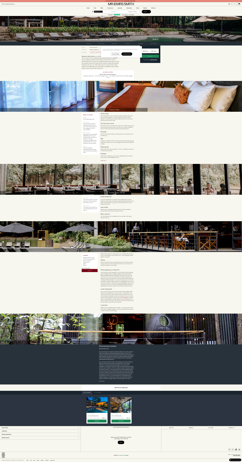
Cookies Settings (115, 54)
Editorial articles (5, 437)
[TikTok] (239, 449)
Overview (88, 43)
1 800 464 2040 (153, 59)
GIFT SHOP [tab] (211, 427)
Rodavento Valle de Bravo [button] (95, 11)
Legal (27, 460)
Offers (101, 8)
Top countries (5, 427)
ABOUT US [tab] (171, 427)
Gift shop (153, 8)
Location (114, 43)
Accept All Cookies (127, 54)
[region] (121, 52)
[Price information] (158, 39)
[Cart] (234, 4)
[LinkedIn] (236, 449)
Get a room (154, 43)
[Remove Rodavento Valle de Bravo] (101, 11)
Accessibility (52, 460)
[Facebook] (233, 449)
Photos (102, 43)
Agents (38, 460)
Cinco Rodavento (117, 416)
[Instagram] (229, 449)
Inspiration (119, 8)
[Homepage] (121, 3)
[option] (97, 410)
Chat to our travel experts (236, 459)
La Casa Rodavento (126, 299)
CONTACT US (231, 427)
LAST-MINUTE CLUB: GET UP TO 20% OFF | (120, 1)
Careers (42, 460)
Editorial (145, 8)
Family (137, 8)
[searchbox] (107, 12)
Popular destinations (6, 434)
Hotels (88, 8)
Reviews (127, 43)
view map (89, 270)
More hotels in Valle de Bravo (96, 52)
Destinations (129, 8)
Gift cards (47, 460)
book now (150, 56)
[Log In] (238, 4)
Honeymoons (110, 8)
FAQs (31, 460)
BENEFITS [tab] (191, 427)
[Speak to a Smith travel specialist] (229, 4)
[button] (229, 4)
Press (34, 460)
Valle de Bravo (89, 37)
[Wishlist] (232, 4)
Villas (95, 8)
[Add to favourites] (83, 39)
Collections (4, 431)
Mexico (96, 37)
